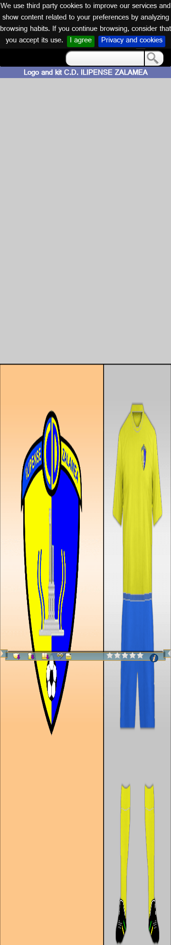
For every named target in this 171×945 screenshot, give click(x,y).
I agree (81, 41)
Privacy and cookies (131, 41)
